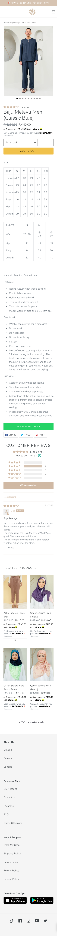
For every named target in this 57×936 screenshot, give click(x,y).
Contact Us (9, 797)
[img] (11, 506)
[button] (11, 107)
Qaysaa (7, 749)
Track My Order (11, 845)
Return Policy (10, 862)
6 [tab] (32, 99)
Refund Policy (11, 870)
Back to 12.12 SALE (31, 721)
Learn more (8, 135)
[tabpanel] (28, 61)
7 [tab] (35, 99)
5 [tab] (29, 99)
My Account (10, 789)
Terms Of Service (12, 823)
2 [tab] (20, 99)
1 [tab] (18, 99)
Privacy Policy (11, 879)
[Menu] (3, 12)
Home (6, 22)
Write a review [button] (28, 485)
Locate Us (9, 806)
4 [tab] (26, 99)
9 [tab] (40, 99)
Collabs (7, 767)
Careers (7, 758)
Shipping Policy (12, 853)
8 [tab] (38, 99)
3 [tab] (23, 99)
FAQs (6, 814)
